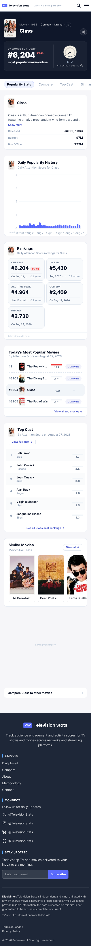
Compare (8, 770)
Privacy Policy (11, 931)
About (6, 776)
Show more (15, 124)
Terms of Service (12, 927)
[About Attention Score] (81, 65)
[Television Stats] (16, 5)
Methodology (11, 783)
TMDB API (44, 915)
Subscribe (58, 874)
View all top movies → (68, 411)
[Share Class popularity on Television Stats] (83, 31)
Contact (8, 790)
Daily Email (10, 763)
